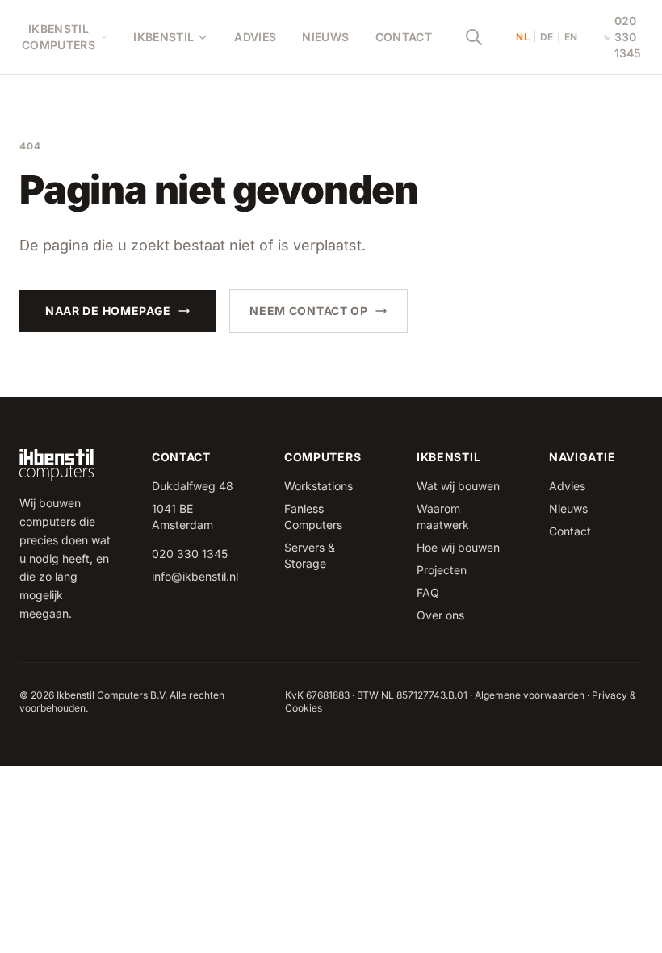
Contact (403, 37)
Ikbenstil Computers (58, 37)
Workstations (318, 486)
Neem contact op (308, 310)
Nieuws (325, 37)
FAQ (428, 592)
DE (547, 37)
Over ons (440, 615)
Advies (255, 37)
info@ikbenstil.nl (195, 576)
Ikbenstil (163, 37)
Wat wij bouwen (458, 486)
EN (571, 37)
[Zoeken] (474, 37)
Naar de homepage (108, 310)
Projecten (442, 570)
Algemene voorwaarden (529, 695)
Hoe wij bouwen (458, 547)
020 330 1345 (627, 37)
